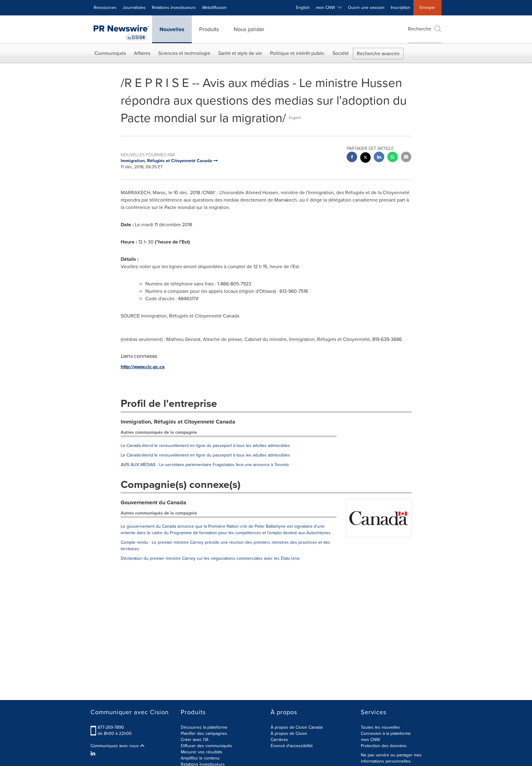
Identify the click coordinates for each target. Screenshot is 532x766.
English (303, 7)
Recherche (419, 28)
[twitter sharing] (365, 158)
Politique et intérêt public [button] (297, 53)
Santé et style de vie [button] (240, 53)
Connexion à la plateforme (386, 733)
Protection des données (384, 746)
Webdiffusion (214, 7)
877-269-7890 (111, 727)
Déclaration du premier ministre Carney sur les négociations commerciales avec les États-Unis (210, 558)
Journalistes (134, 7)
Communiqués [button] (110, 53)
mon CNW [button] (326, 7)
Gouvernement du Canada (153, 502)
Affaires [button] (142, 53)
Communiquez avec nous (115, 746)
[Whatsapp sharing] (392, 158)
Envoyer (427, 7)
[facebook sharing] (352, 158)
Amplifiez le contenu (200, 758)
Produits (209, 29)
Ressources (105, 7)
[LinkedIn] (94, 754)
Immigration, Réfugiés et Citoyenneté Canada (178, 422)
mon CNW (370, 739)
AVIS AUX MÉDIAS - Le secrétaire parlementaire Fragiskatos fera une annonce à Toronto (205, 464)
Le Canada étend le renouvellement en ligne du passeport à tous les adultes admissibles (205, 445)
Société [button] (340, 53)
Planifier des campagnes (204, 733)
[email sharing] (406, 158)
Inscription (400, 7)
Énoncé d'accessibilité (292, 746)
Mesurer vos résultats (201, 752)
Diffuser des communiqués (206, 746)
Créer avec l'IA (194, 739)
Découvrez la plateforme (204, 727)
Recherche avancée (378, 53)
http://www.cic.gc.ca (143, 366)
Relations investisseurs (174, 7)
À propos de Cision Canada (297, 727)
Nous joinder (249, 29)
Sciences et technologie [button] (184, 53)
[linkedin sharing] (379, 158)
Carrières (279, 739)
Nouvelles (171, 29)
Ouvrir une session (366, 7)
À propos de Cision (289, 733)
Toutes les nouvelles (380, 727)
